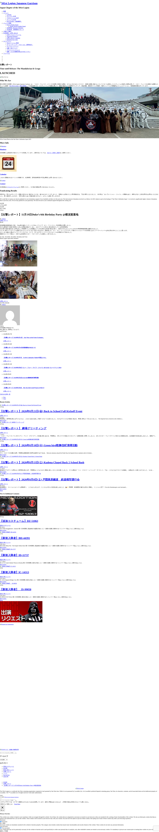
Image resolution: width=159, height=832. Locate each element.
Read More (17, 804)
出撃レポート (4, 220)
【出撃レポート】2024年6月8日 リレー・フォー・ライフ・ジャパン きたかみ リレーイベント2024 (32, 367)
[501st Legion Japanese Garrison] (19, 3)
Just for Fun (6, 775)
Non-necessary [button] (4, 826)
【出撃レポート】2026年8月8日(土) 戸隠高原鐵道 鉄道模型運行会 (40, 479)
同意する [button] (3, 804)
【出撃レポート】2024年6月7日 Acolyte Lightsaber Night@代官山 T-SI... (24, 357)
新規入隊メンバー (5, 542)
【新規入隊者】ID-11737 (14, 555)
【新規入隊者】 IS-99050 (15, 589)
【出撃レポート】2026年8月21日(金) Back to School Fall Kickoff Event (41, 411)
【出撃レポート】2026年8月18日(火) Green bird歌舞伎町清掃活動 (39, 445)
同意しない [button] (10, 804)
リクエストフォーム (13, 187)
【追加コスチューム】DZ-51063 (19, 520)
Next (4, 398)
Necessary (4, 821)
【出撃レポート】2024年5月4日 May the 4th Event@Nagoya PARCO (23, 387)
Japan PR (5, 776)
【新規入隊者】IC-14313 (14, 572)
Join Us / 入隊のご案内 (53, 152)
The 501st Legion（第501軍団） (18, 86)
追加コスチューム (5, 525)
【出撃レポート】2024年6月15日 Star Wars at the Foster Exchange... (23, 337)
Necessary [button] (2, 820)
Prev (4, 397)
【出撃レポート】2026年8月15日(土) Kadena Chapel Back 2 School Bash (42, 462)
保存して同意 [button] (4, 831)
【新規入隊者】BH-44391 (15, 538)
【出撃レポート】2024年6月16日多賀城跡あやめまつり (19, 347)
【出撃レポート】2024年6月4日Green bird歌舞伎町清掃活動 (21, 377)
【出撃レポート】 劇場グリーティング (23, 428)
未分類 (5, 768)
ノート (5, 773)
